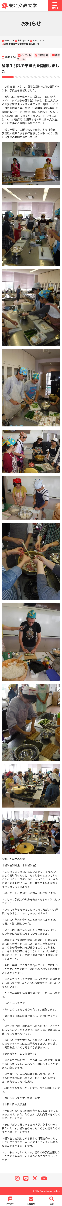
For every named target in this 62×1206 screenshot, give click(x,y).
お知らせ (22, 40)
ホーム (8, 40)
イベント (37, 40)
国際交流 (43, 55)
